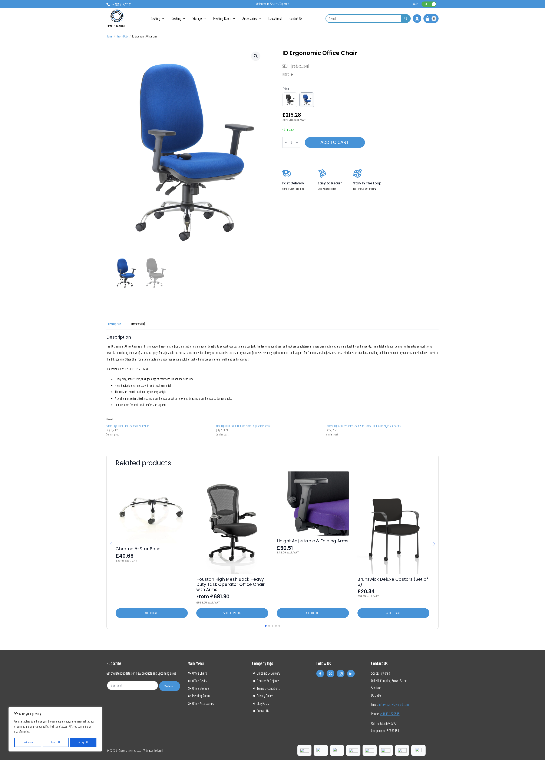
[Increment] (297, 142)
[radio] (289, 99)
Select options (232, 613)
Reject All (55, 742)
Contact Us (296, 18)
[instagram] (340, 673)
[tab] (114, 324)
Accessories (249, 18)
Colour (286, 89)
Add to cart (334, 142)
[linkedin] (351, 673)
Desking (176, 18)
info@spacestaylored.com (394, 704)
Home (109, 36)
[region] (55, 729)
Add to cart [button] (152, 613)
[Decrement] (285, 142)
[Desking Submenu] (184, 18)
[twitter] (330, 673)
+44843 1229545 (390, 714)
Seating (155, 18)
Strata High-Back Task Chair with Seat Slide (127, 426)
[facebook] (320, 673)
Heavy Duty (122, 36)
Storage (197, 18)
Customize (28, 742)
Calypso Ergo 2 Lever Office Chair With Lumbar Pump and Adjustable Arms (363, 426)
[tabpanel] (272, 387)
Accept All (83, 742)
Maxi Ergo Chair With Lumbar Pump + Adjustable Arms (243, 426)
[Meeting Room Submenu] (234, 18)
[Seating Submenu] (163, 18)
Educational (275, 18)
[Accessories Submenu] (260, 18)
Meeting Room (222, 18)
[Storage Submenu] (205, 18)
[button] (255, 56)
